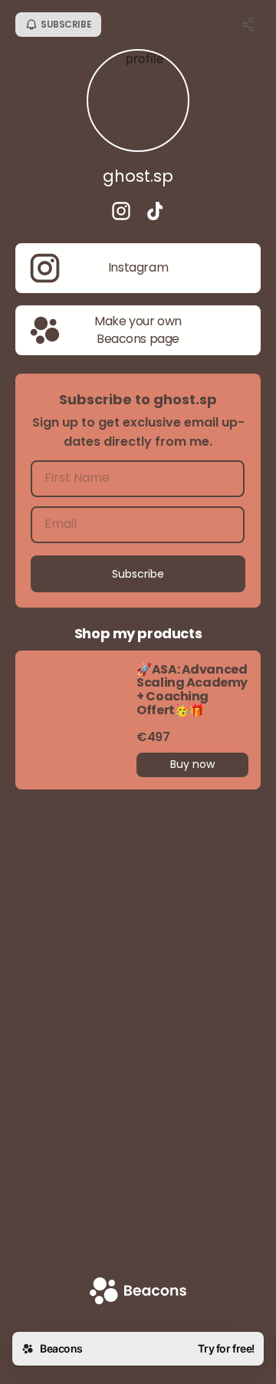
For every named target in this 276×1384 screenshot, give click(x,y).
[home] (138, 1292)
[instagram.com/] (121, 212)
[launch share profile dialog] (248, 24)
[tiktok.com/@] (155, 212)
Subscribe (138, 574)
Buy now (192, 764)
